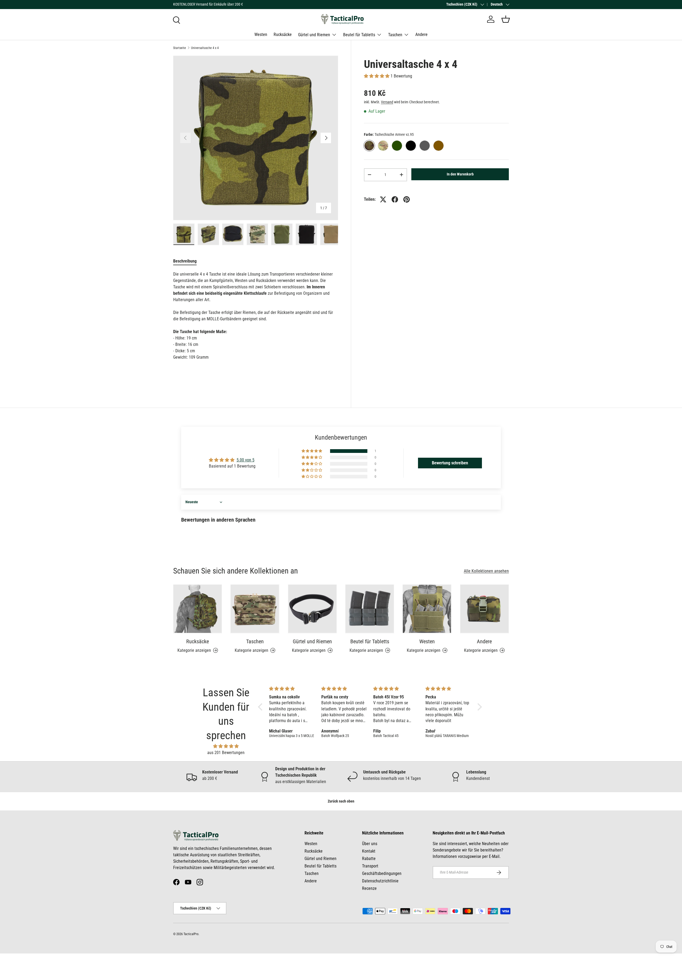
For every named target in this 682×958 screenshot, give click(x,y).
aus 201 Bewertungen (226, 752)
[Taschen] (255, 609)
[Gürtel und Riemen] (312, 609)
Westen (260, 34)
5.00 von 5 (245, 459)
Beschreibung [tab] (185, 261)
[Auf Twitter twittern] (383, 199)
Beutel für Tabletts (359, 34)
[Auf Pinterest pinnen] (406, 199)
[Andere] (484, 609)
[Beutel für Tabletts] (370, 609)
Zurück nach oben (341, 801)
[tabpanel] (255, 316)
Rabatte (369, 858)
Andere (421, 34)
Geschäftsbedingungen (381, 873)
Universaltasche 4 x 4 (205, 48)
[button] (506, 19)
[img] (226, 746)
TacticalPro (191, 934)
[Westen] (427, 609)
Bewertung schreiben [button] (450, 462)
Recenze (369, 888)
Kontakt (368, 851)
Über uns (369, 843)
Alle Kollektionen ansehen (486, 571)
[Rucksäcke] (197, 609)
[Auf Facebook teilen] (395, 199)
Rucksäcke (283, 34)
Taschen (395, 34)
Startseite (179, 48)
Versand (387, 102)
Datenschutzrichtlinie (380, 880)
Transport (370, 866)
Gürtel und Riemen (314, 34)
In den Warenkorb (460, 174)
